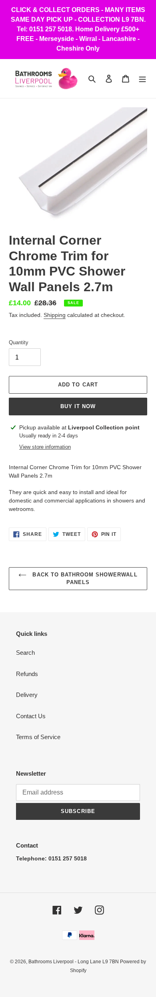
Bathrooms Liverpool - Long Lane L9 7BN (74, 961)
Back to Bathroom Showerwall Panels (83, 579)
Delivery (27, 694)
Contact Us (31, 716)
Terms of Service (38, 736)
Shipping (55, 315)
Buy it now (78, 406)
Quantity (18, 342)
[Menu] (142, 78)
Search (25, 652)
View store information (45, 447)
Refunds (27, 673)
